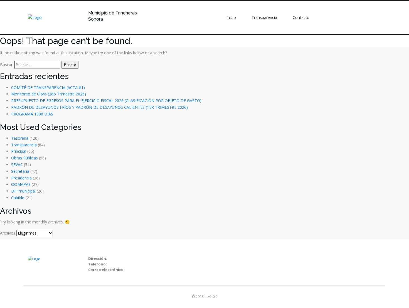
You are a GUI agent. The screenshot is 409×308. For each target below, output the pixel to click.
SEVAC (17, 164)
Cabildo (17, 197)
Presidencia (21, 178)
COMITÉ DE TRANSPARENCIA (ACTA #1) (48, 87)
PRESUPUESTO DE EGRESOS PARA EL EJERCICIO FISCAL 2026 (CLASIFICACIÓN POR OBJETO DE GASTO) (106, 100)
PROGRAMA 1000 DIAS (32, 114)
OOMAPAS (21, 184)
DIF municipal (23, 191)
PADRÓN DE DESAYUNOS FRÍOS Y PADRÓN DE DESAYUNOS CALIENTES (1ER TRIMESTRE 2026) (99, 107)
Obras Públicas (24, 158)
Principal (18, 151)
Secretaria (20, 171)
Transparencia (24, 144)
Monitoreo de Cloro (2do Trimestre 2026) (48, 94)
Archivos (7, 233)
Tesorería (19, 138)
